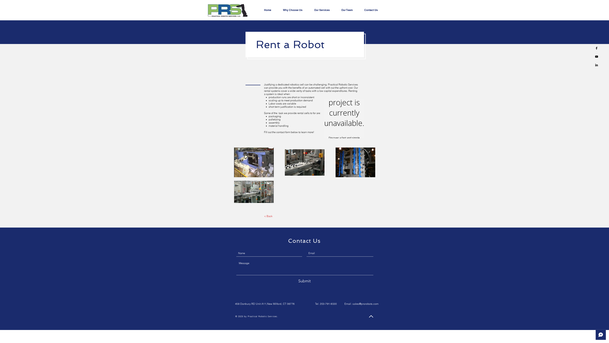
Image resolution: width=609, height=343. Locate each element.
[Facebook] (596, 48)
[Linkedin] (596, 65)
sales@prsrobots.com (365, 303)
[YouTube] (596, 56)
